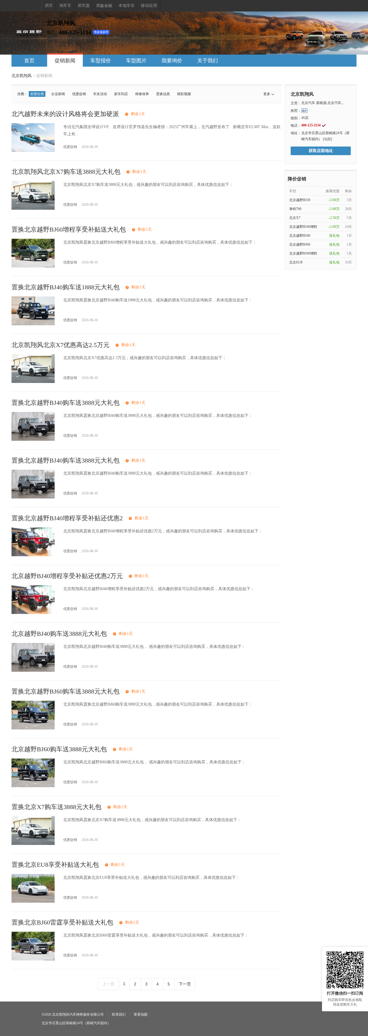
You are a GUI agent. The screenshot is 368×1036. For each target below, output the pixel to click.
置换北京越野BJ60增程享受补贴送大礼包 (69, 229)
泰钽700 (295, 209)
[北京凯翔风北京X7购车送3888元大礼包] (33, 208)
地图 (327, 139)
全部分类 (37, 94)
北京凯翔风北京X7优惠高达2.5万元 (61, 344)
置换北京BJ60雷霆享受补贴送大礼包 (62, 922)
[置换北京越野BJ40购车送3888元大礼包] (33, 439)
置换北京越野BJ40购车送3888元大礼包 (66, 402)
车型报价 (100, 60)
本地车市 (126, 5)
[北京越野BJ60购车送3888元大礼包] (33, 786)
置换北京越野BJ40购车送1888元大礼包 (66, 287)
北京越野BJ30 (299, 200)
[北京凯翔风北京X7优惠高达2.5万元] (33, 382)
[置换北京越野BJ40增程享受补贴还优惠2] (33, 555)
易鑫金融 (104, 5)
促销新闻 (65, 60)
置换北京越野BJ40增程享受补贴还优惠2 (67, 518)
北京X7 (294, 218)
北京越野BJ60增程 (303, 253)
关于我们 (207, 60)
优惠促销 (79, 94)
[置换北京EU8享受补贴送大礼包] (33, 901)
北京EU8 (295, 262)
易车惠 (84, 5)
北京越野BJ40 (299, 236)
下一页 (185, 984)
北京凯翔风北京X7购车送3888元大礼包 (66, 171)
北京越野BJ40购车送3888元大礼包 (59, 633)
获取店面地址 (321, 151)
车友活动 (100, 94)
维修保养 (142, 94)
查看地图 (140, 1014)
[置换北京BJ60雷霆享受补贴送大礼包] (33, 959)
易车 (49, 5)
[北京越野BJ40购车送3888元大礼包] (33, 670)
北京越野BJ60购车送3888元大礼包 (59, 749)
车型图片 (136, 60)
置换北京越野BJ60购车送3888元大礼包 (66, 691)
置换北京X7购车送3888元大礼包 (56, 806)
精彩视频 (184, 94)
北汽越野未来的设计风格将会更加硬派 (65, 114)
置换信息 (163, 94)
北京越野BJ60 (299, 244)
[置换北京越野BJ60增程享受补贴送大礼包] (33, 266)
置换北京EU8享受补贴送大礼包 (55, 864)
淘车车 (65, 5)
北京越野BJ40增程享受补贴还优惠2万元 (67, 575)
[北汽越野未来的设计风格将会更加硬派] (33, 151)
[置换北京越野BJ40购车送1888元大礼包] (33, 324)
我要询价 (172, 60)
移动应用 (149, 5)
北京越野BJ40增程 (303, 227)
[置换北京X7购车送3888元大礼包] (33, 843)
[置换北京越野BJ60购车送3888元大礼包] (33, 728)
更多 (266, 94)
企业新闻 (58, 94)
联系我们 (119, 1014)
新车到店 (121, 94)
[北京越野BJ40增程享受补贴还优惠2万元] (33, 613)
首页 (29, 60)
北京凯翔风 (22, 76)
